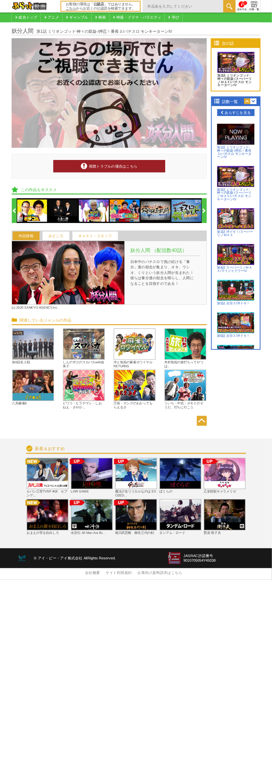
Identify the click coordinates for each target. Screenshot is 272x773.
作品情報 (26, 236)
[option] (32, 211)
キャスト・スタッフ (95, 236)
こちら (71, 9)
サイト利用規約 (118, 573)
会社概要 (92, 573)
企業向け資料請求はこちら (159, 573)
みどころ (55, 236)
